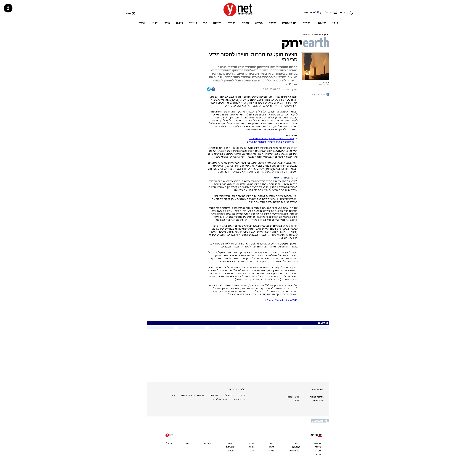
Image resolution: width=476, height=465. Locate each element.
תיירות (251, 443)
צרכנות (271, 450)
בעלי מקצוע (186, 395)
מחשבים (296, 447)
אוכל (251, 447)
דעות (271, 447)
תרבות (318, 454)
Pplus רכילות (294, 450)
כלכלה (318, 447)
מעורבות (230, 447)
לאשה (231, 450)
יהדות (271, 443)
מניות (242, 395)
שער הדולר (229, 395)
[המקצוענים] (320, 422)
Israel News (293, 397)
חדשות (317, 443)
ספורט (318, 450)
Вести (168, 443)
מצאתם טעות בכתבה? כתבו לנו (281, 299)
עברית (172, 395)
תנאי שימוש (318, 400)
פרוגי (188, 443)
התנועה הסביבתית (312, 34)
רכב (252, 450)
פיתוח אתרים (239, 399)
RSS (297, 400)
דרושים (200, 395)
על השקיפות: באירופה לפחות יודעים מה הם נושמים (270, 142)
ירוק (326, 34)
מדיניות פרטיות (317, 397)
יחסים (231, 443)
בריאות (297, 443)
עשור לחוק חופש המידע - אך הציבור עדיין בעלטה (271, 138)
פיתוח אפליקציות (219, 399)
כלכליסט (208, 443)
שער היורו (214, 395)
